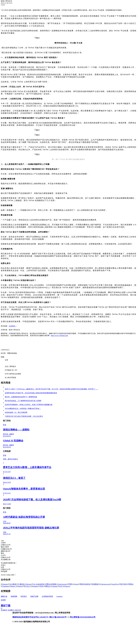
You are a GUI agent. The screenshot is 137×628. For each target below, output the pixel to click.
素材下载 (5, 605)
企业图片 (11, 610)
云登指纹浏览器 (47, 596)
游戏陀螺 (14, 596)
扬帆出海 (4, 596)
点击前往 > (13, 326)
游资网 (3, 600)
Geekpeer (59, 596)
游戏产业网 (34, 596)
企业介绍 (17, 610)
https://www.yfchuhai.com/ (59, 335)
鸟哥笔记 (23, 596)
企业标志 (4, 610)
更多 (4, 425)
